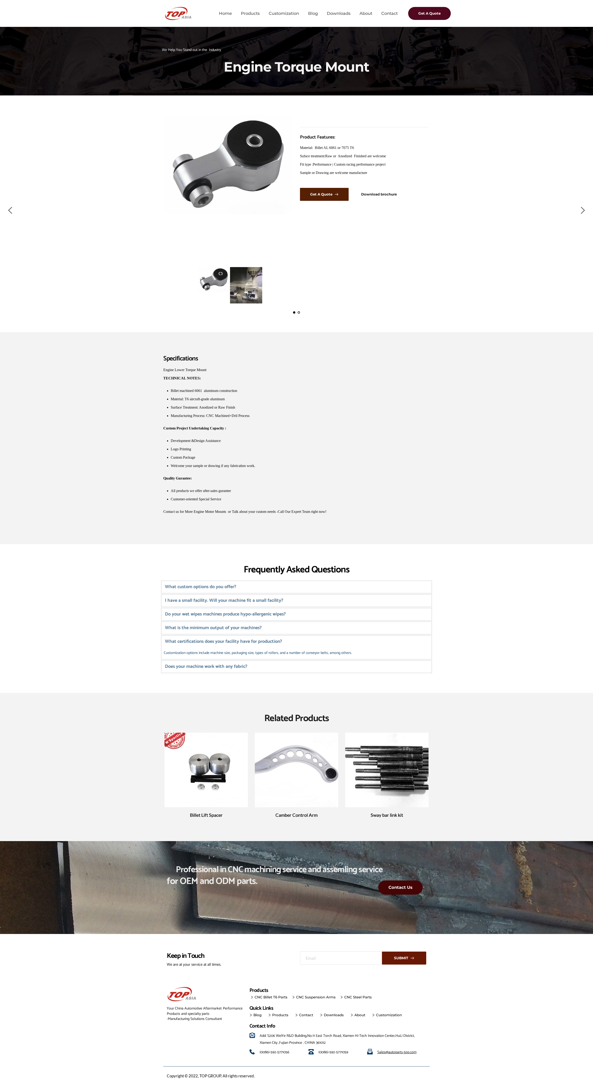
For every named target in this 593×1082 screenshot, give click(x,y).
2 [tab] (299, 312)
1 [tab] (294, 312)
